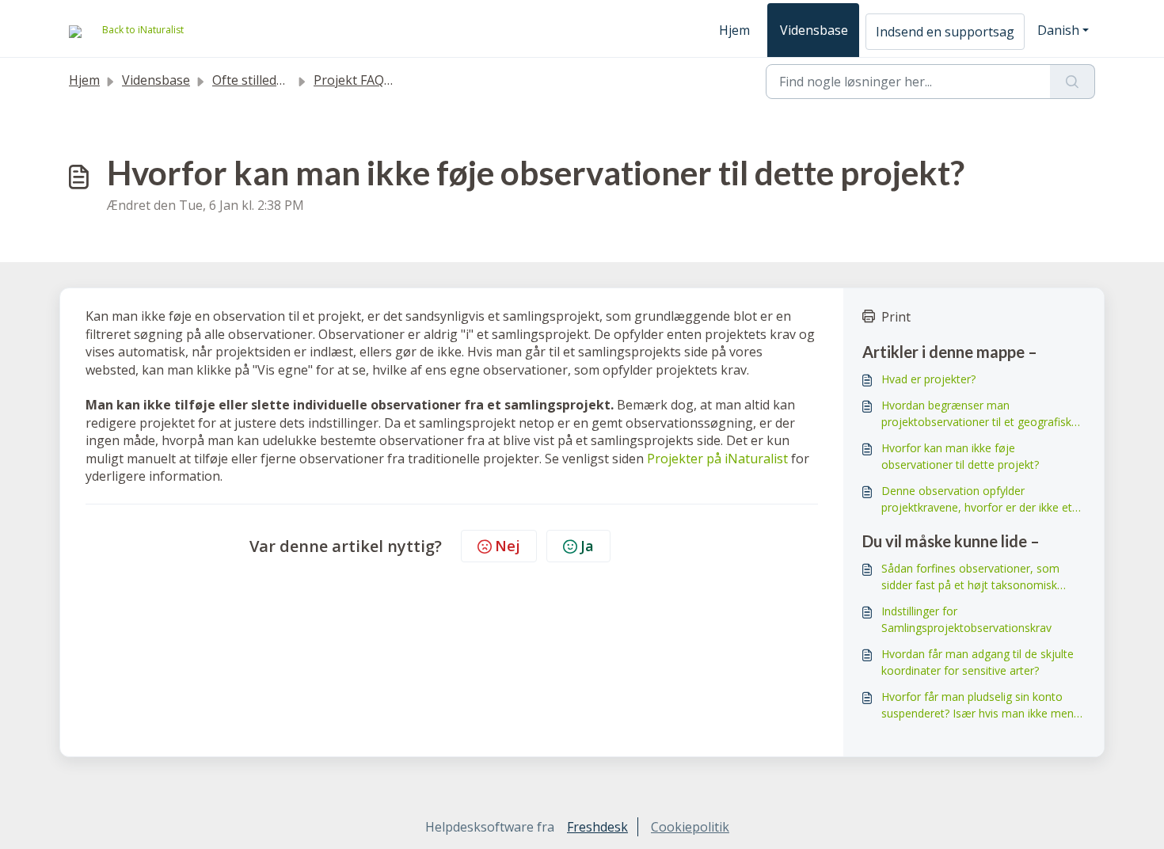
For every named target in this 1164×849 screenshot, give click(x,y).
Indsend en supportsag (945, 31)
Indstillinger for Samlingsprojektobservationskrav (966, 619)
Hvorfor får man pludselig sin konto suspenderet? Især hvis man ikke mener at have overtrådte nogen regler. (982, 705)
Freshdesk (597, 827)
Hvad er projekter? (928, 378)
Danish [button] (1058, 30)
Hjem (734, 30)
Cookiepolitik (690, 827)
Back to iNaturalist (143, 29)
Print (896, 317)
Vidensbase (814, 30)
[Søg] (1072, 81)
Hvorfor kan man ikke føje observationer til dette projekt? (960, 456)
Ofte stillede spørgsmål (281, 80)
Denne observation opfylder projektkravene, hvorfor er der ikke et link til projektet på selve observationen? (976, 499)
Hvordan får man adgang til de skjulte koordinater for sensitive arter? (977, 662)
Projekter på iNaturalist (717, 458)
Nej (507, 545)
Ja (587, 545)
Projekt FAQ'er (357, 80)
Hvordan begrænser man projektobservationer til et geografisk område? (976, 414)
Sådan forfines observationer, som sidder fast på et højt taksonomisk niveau (970, 577)
